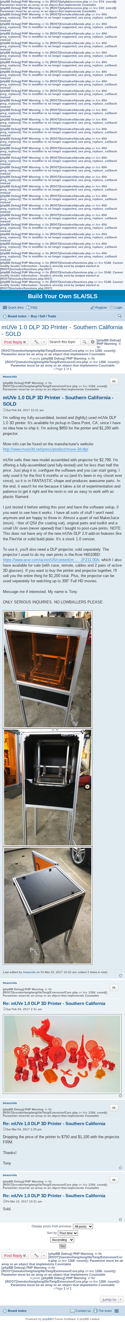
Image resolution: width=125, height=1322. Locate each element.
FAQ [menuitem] (34, 307)
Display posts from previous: (52, 1226)
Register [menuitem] (101, 307)
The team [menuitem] (105, 1310)
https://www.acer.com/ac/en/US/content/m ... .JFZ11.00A (51, 560)
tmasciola (10, 376)
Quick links (16, 307)
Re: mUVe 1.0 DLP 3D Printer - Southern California (54, 1003)
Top (120, 975)
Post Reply (13, 342)
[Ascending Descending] (62, 1239)
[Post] (4, 410)
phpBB (47, 1319)
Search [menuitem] (119, 316)
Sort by (52, 1233)
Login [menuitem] (118, 307)
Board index (17, 1310)
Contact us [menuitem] (83, 1310)
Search (84, 341)
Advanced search (93, 341)
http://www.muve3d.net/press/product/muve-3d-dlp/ (45, 449)
